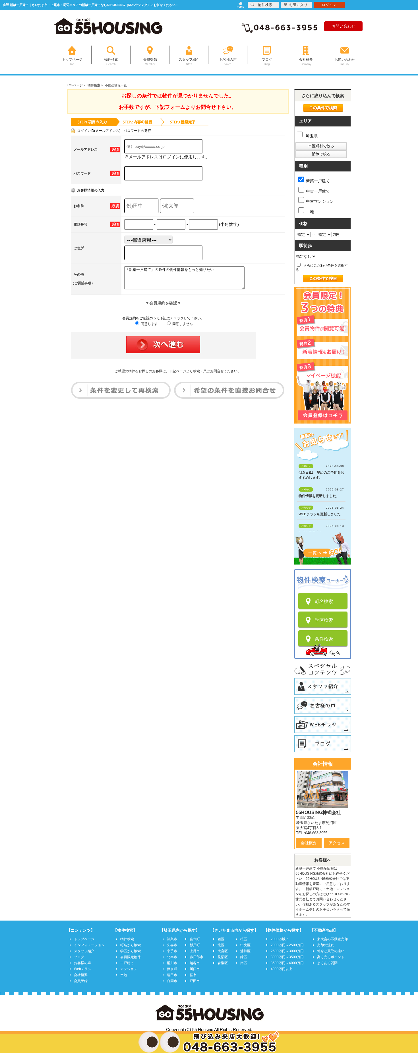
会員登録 (81, 981)
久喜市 (172, 945)
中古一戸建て (318, 191)
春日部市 (196, 957)
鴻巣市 (172, 939)
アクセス (337, 843)
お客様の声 (82, 963)
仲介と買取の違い (330, 951)
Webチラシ (82, 969)
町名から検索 (130, 945)
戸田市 (195, 981)
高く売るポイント (330, 957)
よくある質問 (327, 963)
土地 (310, 211)
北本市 (172, 957)
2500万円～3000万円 (287, 951)
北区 (221, 945)
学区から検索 (130, 951)
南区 (243, 963)
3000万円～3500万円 (287, 957)
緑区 (243, 957)
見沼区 (223, 957)
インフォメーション (89, 945)
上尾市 (195, 951)
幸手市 (172, 951)
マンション (128, 969)
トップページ (84, 939)
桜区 (243, 939)
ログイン (329, 5)
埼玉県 (311, 136)
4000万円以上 (281, 969)
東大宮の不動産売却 (332, 939)
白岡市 (172, 981)
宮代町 (195, 939)
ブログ (79, 957)
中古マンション (320, 201)
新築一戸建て (318, 181)
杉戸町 (195, 945)
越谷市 (195, 963)
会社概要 (309, 843)
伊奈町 (172, 969)
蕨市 (193, 975)
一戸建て (127, 963)
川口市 (195, 969)
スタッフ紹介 (84, 951)
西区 (221, 939)
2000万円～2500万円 (287, 945)
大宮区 (223, 951)
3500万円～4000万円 (287, 963)
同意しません (182, 324)
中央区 (245, 945)
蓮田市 (172, 975)
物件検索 (127, 939)
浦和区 (245, 951)
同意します (149, 324)
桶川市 (172, 963)
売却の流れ (325, 945)
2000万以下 (280, 939)
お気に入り (298, 5)
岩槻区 (223, 963)
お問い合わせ (343, 26)
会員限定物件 (130, 957)
